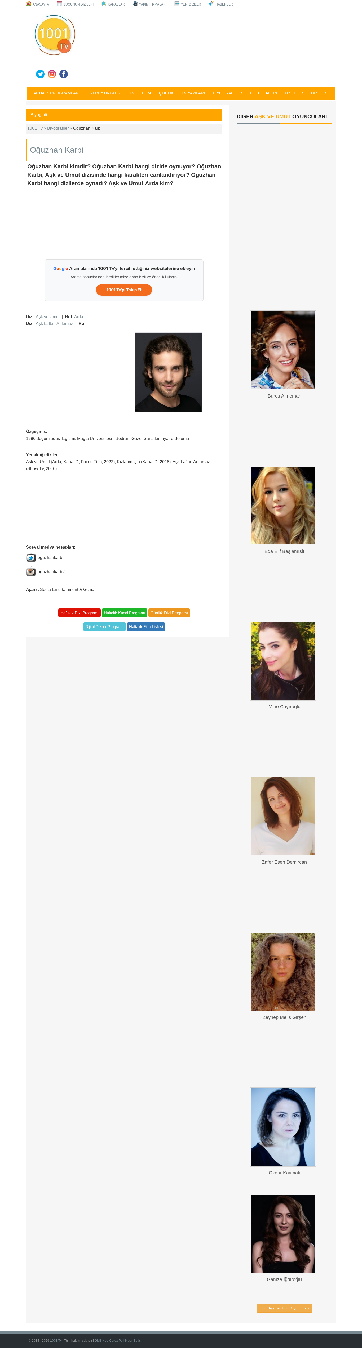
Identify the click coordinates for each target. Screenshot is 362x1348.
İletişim (139, 1340)
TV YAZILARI (193, 93)
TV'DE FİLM (140, 93)
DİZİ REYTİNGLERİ (104, 93)
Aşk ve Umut (48, 316)
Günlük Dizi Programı (169, 613)
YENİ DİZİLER (191, 4)
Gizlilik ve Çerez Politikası (113, 1340)
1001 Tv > (37, 128)
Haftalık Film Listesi (146, 626)
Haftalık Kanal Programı (124, 613)
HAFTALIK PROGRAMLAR (54, 93)
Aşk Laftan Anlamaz (54, 323)
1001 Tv (56, 1340)
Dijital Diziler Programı (104, 626)
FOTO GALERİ (263, 93)
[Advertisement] (207, 47)
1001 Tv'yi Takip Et (124, 289)
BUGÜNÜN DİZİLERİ (78, 4)
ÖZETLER (294, 93)
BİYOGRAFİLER (227, 93)
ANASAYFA (41, 4)
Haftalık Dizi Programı (79, 613)
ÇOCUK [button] (166, 93)
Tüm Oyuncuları (284, 1308)
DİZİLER (318, 93)
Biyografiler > (60, 128)
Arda (78, 316)
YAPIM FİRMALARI (152, 4)
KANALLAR (116, 4)
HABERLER (224, 4)
